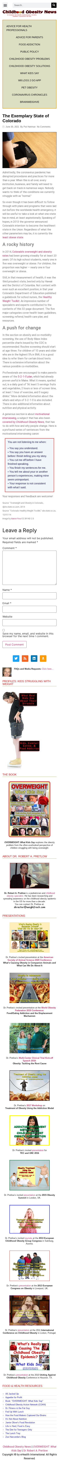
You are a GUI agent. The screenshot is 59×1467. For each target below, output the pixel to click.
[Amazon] (43, 658)
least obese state (12, 237)
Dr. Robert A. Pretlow (35, 1450)
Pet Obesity (29, 87)
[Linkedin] (34, 658)
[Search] (54, 5)
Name (7, 589)
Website (7, 616)
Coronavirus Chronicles (29, 94)
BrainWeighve (29, 102)
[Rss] (25, 658)
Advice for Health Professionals (19, 28)
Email (6, 603)
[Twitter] (16, 658)
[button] (5, 5)
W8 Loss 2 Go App (29, 80)
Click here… (48, 669)
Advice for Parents (29, 37)
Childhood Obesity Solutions (29, 66)
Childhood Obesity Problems (29, 58)
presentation (38, 1150)
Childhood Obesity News (17, 1446)
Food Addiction (29, 44)
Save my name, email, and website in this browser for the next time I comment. (27, 634)
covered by (23, 422)
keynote (28, 1238)
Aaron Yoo (16, 518)
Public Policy (29, 51)
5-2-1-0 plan (25, 376)
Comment (9, 548)
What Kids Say (29, 73)
